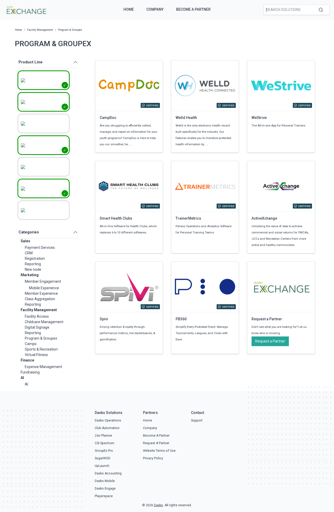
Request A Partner (156, 443)
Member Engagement (43, 281)
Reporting (33, 264)
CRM (29, 253)
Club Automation (107, 428)
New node (33, 269)
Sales (25, 241)
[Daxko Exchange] (25, 9)
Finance (27, 360)
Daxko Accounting (108, 473)
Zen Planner (103, 435)
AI (22, 378)
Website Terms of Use (159, 451)
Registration (35, 258)
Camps (31, 344)
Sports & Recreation (41, 349)
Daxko (158, 505)
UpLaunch (102, 466)
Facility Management (39, 310)
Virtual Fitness (36, 355)
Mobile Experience (44, 288)
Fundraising (30, 372)
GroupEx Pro (104, 451)
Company (155, 9)
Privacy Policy (153, 458)
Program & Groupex (41, 338)
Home (128, 9)
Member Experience (41, 293)
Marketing (30, 275)
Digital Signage (37, 327)
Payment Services (40, 247)
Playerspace (104, 496)
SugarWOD (102, 458)
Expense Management (43, 367)
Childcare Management (44, 322)
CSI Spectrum (104, 443)
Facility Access (37, 316)
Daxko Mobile (105, 481)
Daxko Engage (105, 488)
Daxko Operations (108, 420)
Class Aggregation (40, 299)
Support (196, 420)
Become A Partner (193, 9)
